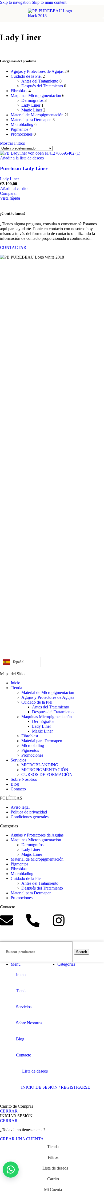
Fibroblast (19, 90)
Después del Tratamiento (42, 86)
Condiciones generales (30, 817)
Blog (15, 784)
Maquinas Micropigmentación (36, 95)
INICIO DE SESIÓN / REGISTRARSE (55, 1087)
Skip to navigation (16, 2)
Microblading (22, 124)
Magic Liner (31, 110)
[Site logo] (52, 15)
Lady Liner (30, 105)
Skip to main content (49, 2)
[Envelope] (6, 920)
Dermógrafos (32, 100)
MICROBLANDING (39, 765)
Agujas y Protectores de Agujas (37, 71)
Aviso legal (20, 807)
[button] (13, 188)
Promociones (22, 134)
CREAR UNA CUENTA (22, 1139)
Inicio (15, 683)
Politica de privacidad (29, 812)
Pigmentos (19, 129)
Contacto (18, 789)
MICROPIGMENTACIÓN (44, 769)
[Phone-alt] (32, 920)
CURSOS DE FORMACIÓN (47, 774)
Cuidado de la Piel (26, 76)
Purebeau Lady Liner (23, 168)
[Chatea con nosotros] (11, 1170)
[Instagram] (58, 920)
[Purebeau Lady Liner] (40, 153)
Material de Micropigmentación (37, 115)
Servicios (18, 760)
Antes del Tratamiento (39, 81)
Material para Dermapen (31, 119)
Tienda (16, 687)
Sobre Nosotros (24, 779)
